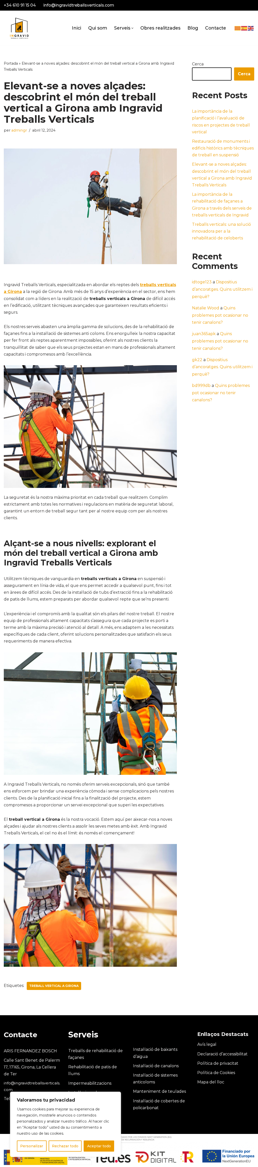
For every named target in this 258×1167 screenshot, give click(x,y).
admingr (19, 130)
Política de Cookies (216, 1072)
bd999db (201, 385)
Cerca (198, 64)
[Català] (238, 28)
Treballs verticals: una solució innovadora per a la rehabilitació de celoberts (221, 231)
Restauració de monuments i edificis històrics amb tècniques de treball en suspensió (223, 148)
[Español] (244, 28)
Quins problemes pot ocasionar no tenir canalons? (220, 315)
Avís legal (206, 1044)
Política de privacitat (217, 1063)
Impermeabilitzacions (89, 1083)
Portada (11, 63)
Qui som (97, 28)
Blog (192, 28)
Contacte (215, 28)
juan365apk (204, 333)
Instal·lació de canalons (156, 1065)
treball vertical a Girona (54, 986)
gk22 (197, 359)
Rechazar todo (65, 1146)
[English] (251, 28)
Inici (76, 28)
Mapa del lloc (210, 1082)
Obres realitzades (160, 28)
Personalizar (31, 1146)
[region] (65, 1124)
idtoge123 (202, 282)
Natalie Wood (205, 308)
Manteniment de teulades (159, 1091)
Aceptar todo (99, 1146)
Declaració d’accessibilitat (222, 1054)
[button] (132, 28)
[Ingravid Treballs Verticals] (19, 28)
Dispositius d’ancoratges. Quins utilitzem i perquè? (222, 289)
